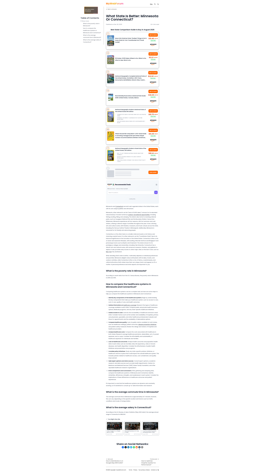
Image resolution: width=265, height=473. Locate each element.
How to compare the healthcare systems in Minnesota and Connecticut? (92, 30)
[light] (158, 4)
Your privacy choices (144, 470)
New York (109, 252)
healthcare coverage (129, 305)
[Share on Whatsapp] (134, 447)
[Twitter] (158, 470)
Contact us (154, 470)
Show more (85, 21)
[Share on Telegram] (131, 447)
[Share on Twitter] (125, 447)
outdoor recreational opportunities (139, 215)
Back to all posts (112, 9)
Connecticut (119, 206)
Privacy (135, 470)
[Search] (155, 4)
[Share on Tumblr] (139, 447)
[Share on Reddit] (137, 447)
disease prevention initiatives (147, 324)
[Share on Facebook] (123, 447)
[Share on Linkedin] (128, 447)
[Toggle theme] (156, 185)
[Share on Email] (142, 447)
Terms (130, 470)
